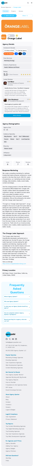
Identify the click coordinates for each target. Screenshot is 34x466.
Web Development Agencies (14, 365)
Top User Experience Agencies (15, 434)
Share (24, 15)
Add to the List (10, 15)
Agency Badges (10, 448)
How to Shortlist (10, 382)
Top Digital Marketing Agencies (15, 429)
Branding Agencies (11, 360)
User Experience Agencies (14, 362)
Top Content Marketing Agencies (15, 426)
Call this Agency (22, 50)
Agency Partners (11, 451)
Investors (8, 404)
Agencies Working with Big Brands (16, 377)
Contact (8, 402)
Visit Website (9, 53)
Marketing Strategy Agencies (14, 357)
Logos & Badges (10, 409)
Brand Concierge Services (13, 390)
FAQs (7, 460)
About (7, 397)
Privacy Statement (11, 419)
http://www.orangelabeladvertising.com (14, 263)
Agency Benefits (10, 443)
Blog (7, 399)
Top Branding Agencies (13, 431)
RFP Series (9, 387)
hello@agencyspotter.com (13, 342)
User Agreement (11, 416)
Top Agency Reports (12, 380)
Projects (13, 11)
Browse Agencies (6, 7)
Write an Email (10, 50)
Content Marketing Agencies (14, 367)
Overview (5, 11)
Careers (8, 407)
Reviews (21, 11)
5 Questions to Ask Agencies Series (16, 385)
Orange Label (17, 7)
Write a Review (17, 115)
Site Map (8, 458)
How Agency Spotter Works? (14, 374)
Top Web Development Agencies (15, 436)
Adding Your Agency (12, 446)
